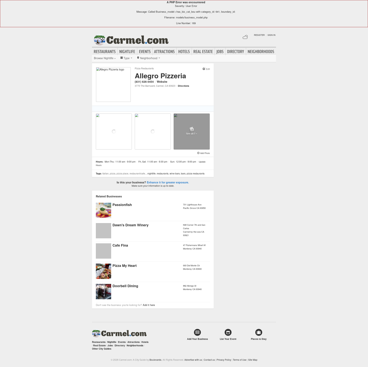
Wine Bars (175, 173)
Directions (183, 85)
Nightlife (127, 51)
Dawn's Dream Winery (131, 224)
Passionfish (122, 204)
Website (162, 81)
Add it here (149, 305)
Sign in (271, 34)
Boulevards (155, 359)
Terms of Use (239, 359)
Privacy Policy (224, 359)
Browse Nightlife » (105, 58)
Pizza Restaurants (144, 68)
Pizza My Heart (125, 265)
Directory (236, 51)
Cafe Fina (120, 245)
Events (144, 51)
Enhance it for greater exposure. (168, 182)
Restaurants (104, 51)
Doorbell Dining (125, 285)
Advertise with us (193, 359)
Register (259, 34)
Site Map (252, 359)
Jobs (220, 51)
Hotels (184, 51)
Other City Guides (101, 348)
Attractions (164, 51)
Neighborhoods (261, 51)
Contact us (209, 359)
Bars (183, 173)
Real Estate (203, 51)
